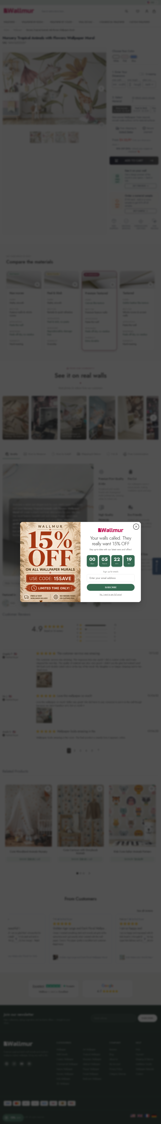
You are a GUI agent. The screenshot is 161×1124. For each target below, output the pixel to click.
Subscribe (111, 587)
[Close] (136, 526)
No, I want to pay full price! (111, 594)
